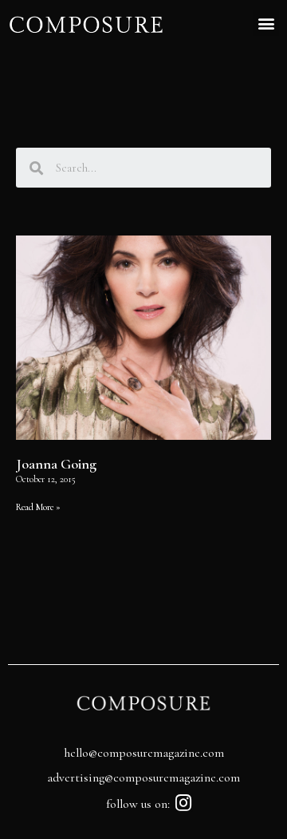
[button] (266, 23)
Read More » (38, 507)
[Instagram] (184, 802)
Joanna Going (56, 464)
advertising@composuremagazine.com (143, 778)
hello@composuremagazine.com (144, 753)
